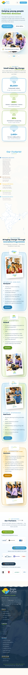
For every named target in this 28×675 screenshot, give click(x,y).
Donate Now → (14, 350)
